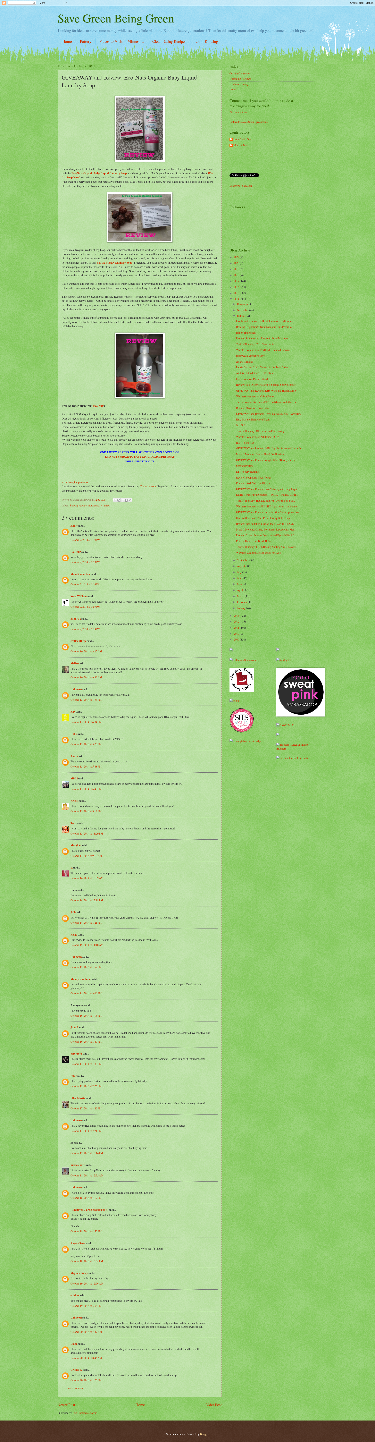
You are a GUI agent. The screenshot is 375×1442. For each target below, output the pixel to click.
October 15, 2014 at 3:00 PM (86, 993)
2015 (237, 293)
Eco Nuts (98, 406)
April (240, 590)
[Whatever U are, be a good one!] (90, 1210)
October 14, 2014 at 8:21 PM (86, 922)
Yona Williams (79, 596)
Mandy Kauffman (81, 979)
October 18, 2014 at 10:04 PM (87, 1261)
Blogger (204, 1434)
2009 (237, 639)
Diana (74, 1344)
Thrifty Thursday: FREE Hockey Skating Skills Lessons (266, 547)
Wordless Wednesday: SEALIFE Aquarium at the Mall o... (267, 506)
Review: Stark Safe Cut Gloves (253, 483)
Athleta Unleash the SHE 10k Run (254, 373)
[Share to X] (122, 500)
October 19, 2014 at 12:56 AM (87, 1283)
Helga (74, 935)
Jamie (74, 526)
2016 (237, 287)
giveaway (81, 505)
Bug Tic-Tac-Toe (245, 443)
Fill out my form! (238, 112)
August (241, 566)
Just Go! (240, 425)
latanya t (76, 619)
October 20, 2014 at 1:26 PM (86, 1380)
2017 (237, 281)
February (242, 602)
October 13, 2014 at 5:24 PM (86, 744)
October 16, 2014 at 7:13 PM (86, 1015)
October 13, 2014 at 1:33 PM (86, 699)
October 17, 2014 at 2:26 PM (86, 1086)
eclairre (75, 1295)
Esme (74, 1076)
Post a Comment (75, 1388)
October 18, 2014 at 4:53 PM (86, 1231)
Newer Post (66, 1404)
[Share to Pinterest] (130, 500)
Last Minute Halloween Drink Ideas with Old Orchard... (266, 321)
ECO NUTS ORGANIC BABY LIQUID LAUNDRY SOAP (140, 456)
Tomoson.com (148, 486)
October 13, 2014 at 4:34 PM (86, 722)
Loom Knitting (206, 41)
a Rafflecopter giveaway (75, 482)
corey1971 (76, 1054)
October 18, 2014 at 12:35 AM (87, 1175)
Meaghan (76, 845)
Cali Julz (76, 552)
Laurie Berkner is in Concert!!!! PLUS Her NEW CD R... (267, 494)
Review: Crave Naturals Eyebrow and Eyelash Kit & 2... (266, 535)
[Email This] (115, 500)
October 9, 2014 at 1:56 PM (85, 584)
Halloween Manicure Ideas (250, 356)
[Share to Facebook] (126, 500)
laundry (97, 505)
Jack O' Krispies (244, 361)
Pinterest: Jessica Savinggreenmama (249, 122)
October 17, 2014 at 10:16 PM (87, 1153)
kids (90, 505)
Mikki (74, 778)
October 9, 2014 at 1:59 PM (85, 606)
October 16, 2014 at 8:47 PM (86, 1041)
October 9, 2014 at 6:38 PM (85, 629)
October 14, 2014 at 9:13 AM (86, 856)
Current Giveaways (239, 73)
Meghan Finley (79, 1273)
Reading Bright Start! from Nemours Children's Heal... (265, 327)
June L (75, 1027)
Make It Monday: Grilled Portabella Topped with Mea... (266, 529)
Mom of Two (240, 145)
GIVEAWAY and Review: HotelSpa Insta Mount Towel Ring (269, 414)
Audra (74, 756)
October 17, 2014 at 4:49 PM (86, 1108)
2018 (237, 275)
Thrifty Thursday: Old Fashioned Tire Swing (260, 431)
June (240, 578)
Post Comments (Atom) (85, 1413)
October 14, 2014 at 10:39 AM (87, 878)
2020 (237, 263)
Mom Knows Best (81, 574)
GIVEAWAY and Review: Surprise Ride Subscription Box (267, 512)
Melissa (75, 663)
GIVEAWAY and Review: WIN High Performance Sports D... (269, 448)
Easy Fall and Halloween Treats (253, 419)
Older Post (213, 1404)
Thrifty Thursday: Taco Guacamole (255, 344)
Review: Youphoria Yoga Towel (253, 477)
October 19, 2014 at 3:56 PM (86, 1306)
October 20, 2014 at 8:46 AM (86, 1358)
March (241, 596)
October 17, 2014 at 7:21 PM (86, 1131)
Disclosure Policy (239, 84)
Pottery (85, 41)
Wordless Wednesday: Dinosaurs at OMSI (258, 553)
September (243, 560)
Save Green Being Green (116, 18)
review (106, 505)
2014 (237, 299)
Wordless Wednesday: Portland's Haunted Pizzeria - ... (265, 350)
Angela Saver (78, 1243)
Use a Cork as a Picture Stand (252, 379)
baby (72, 505)
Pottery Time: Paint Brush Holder (254, 541)
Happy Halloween (246, 333)
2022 (237, 257)
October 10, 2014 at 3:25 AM (86, 651)
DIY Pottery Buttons (247, 471)
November (243, 310)
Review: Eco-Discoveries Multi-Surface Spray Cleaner (266, 384)
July (239, 572)
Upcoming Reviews (240, 79)
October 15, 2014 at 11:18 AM (87, 945)
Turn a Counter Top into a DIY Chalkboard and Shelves (266, 402)
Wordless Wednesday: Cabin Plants (255, 396)
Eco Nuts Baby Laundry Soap (114, 262)
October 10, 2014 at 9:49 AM (86, 677)
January (241, 608)
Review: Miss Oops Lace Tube (252, 408)
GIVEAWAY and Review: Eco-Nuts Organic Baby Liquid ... (268, 489)
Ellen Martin (78, 1098)
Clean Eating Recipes (169, 41)
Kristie (75, 801)
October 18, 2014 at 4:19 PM (86, 1198)
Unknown (76, 689)
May (240, 584)
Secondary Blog (245, 466)
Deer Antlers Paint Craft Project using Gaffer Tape (263, 518)
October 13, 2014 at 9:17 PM (86, 811)
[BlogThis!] (119, 500)
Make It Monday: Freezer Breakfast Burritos (260, 454)
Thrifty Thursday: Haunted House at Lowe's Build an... (265, 500)
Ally (73, 712)
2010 (237, 633)
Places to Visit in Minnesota (121, 41)
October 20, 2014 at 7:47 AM (86, 1332)
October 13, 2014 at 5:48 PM (86, 766)
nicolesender (78, 1165)
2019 (237, 269)
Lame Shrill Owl (242, 139)
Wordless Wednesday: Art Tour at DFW (257, 437)
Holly (74, 734)
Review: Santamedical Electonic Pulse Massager (262, 338)
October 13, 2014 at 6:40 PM (86, 789)
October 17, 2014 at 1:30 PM (86, 1064)
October (241, 316)
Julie (73, 912)
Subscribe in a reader (240, 186)
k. (72, 867)
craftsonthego (79, 641)
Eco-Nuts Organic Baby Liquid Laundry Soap (99, 173)
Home (67, 41)
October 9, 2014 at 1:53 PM (85, 562)
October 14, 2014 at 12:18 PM (87, 900)
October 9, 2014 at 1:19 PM (85, 540)
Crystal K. (76, 1370)
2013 (237, 615)
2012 (237, 621)
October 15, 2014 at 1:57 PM (86, 967)
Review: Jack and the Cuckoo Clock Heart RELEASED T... (267, 524)
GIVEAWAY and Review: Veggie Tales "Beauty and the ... (267, 460)
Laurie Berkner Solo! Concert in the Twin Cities (262, 367)
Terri (73, 823)
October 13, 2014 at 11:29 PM (87, 833)
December (243, 304)
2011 (237, 627)
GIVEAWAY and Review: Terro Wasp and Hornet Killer (266, 390)
